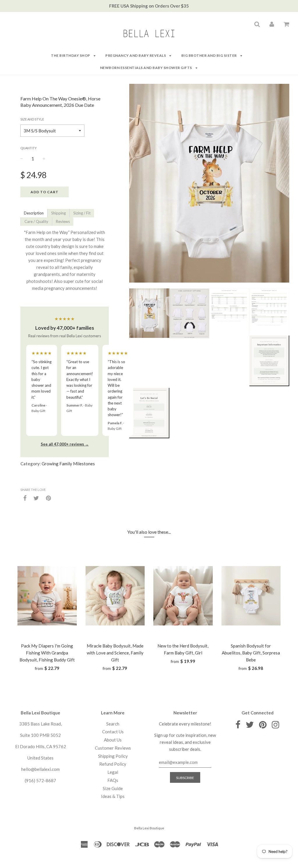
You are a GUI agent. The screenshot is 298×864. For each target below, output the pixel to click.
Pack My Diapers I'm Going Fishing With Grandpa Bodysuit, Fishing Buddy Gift (47, 652)
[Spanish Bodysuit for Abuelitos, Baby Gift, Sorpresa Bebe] (251, 595)
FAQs (112, 780)
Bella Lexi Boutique (149, 828)
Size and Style (32, 119)
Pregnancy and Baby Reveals (136, 55)
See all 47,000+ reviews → (65, 444)
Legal (112, 772)
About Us (113, 739)
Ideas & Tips (113, 796)
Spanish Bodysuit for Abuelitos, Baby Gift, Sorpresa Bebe (251, 652)
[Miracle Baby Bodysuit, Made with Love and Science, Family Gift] (115, 595)
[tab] (33, 213)
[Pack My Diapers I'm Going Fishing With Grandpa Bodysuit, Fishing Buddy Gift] (47, 595)
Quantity (28, 148)
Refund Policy (112, 764)
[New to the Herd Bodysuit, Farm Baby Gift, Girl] (183, 595)
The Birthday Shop (71, 55)
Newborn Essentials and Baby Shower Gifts (146, 67)
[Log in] (271, 23)
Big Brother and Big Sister (209, 55)
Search (112, 723)
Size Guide (113, 788)
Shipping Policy (113, 756)
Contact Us (113, 731)
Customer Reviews (113, 748)
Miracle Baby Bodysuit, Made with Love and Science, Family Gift (115, 652)
